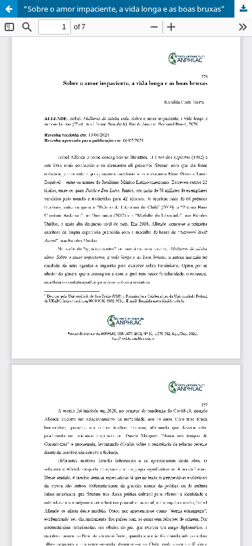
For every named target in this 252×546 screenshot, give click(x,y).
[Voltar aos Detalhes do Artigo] (9, 9)
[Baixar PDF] (243, 9)
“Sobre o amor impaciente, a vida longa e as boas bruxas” (124, 9)
